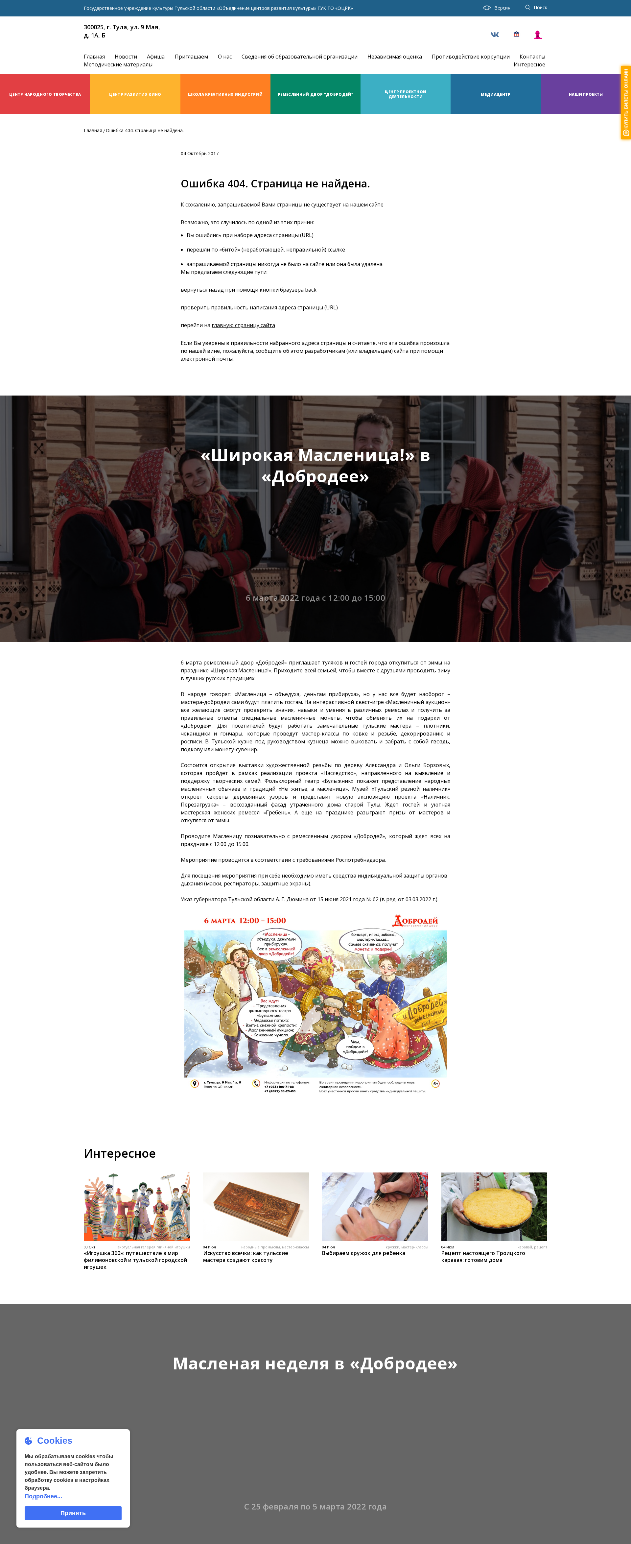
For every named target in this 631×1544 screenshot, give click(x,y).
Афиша (156, 56)
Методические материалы (118, 64)
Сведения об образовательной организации (300, 56)
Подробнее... (43, 1496)
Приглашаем (191, 56)
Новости (126, 56)
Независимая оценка (394, 56)
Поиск (540, 7)
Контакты (532, 56)
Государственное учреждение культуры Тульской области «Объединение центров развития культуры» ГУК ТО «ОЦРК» (218, 8)
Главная (94, 56)
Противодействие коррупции (471, 56)
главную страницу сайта (243, 325)
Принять (73, 1513)
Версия (502, 7)
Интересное (529, 64)
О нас (225, 56)
